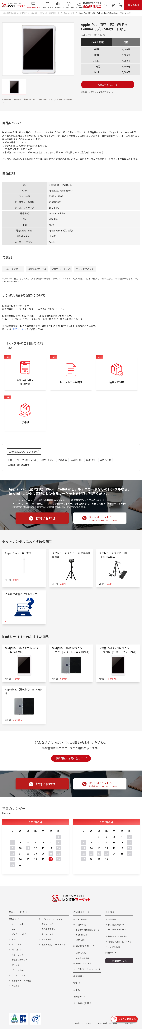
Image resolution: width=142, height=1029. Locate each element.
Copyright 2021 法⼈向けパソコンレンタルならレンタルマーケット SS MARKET (103, 1023)
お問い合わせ (82, 953)
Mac (13, 929)
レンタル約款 (114, 946)
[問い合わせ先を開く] (120, 5)
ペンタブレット (18, 975)
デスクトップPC (19, 934)
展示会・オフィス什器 (21, 980)
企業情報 (112, 919)
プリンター (16, 965)
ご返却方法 (81, 924)
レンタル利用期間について (87, 929)
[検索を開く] (106, 5)
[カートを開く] (113, 5)
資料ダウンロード (84, 963)
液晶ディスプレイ (19, 960)
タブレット (16, 944)
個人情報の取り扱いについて (119, 931)
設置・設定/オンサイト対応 (54, 944)
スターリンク (17, 954)
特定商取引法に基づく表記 (119, 941)
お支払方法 (81, 940)
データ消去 (46, 939)
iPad (14, 939)
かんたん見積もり (84, 958)
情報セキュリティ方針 (117, 936)
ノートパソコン (18, 923)
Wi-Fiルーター (18, 949)
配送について (20, 329)
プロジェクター (18, 970)
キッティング (47, 934)
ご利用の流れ (82, 919)
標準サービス (47, 923)
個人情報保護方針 (116, 924)
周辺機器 (15, 985)
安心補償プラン (48, 929)
